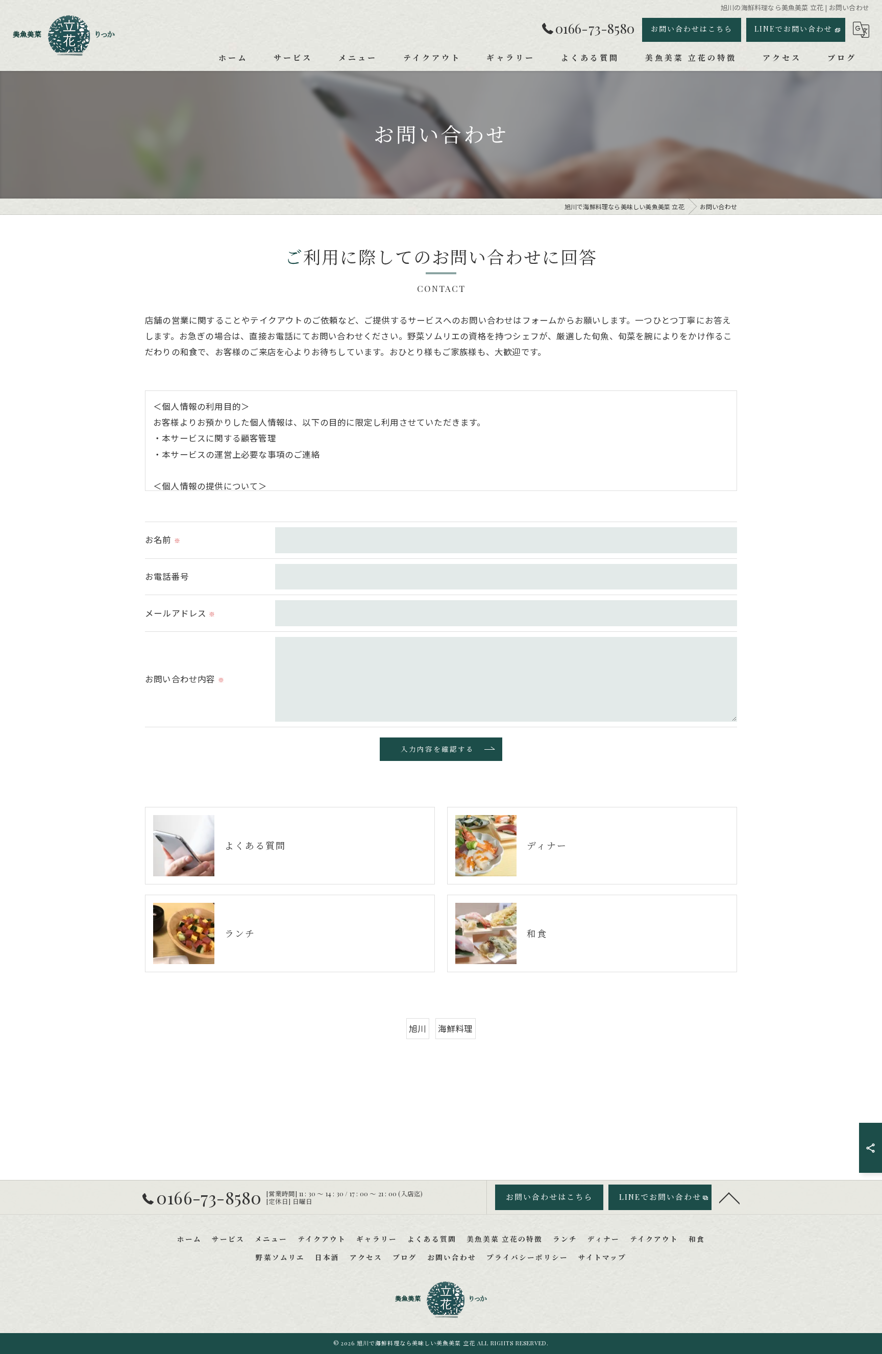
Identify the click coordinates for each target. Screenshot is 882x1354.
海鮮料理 (455, 1028)
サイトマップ (602, 1257)
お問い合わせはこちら (691, 29)
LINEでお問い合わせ (793, 29)
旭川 (417, 1028)
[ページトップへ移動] (729, 1197)
